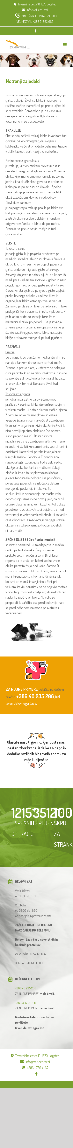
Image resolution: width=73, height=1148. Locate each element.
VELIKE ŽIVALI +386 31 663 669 (35, 22)
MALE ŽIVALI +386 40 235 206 (39, 16)
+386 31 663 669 (25, 1003)
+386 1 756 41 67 (37, 1068)
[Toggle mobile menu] (65, 45)
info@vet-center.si (37, 10)
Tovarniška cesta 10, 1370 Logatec (37, 4)
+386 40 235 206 (35, 696)
